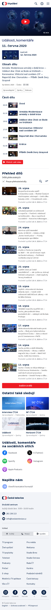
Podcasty (6, 563)
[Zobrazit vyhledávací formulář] (36, 3)
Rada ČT (30, 563)
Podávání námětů (34, 573)
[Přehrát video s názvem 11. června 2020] (25, 21)
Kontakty (31, 583)
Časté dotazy (32, 578)
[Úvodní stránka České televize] (13, 497)
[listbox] (25, 534)
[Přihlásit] (42, 3)
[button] (25, 21)
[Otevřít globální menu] (48, 3)
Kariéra (30, 568)
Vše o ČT (6, 583)
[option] (10, 534)
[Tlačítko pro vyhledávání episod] (40, 181)
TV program (7, 542)
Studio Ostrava (33, 557)
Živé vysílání (7, 547)
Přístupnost (33, 605)
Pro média (31, 542)
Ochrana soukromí (18, 605)
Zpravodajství (8, 90)
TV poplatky (7, 552)
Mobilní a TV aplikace (11, 578)
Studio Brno (32, 552)
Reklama (31, 547)
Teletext (6, 557)
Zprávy (20, 90)
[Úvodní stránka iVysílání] (9, 3)
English (5, 605)
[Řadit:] (47, 181)
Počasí (5, 568)
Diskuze (28, 90)
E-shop (5, 573)
